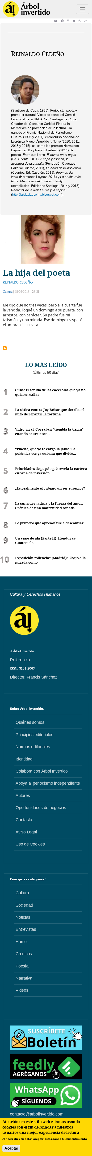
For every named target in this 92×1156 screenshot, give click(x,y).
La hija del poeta (36, 272)
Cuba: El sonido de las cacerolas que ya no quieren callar (50, 392)
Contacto (24, 819)
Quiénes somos (30, 722)
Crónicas (24, 953)
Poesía (22, 966)
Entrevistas (26, 929)
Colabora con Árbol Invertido (42, 771)
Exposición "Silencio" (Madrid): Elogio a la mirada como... (50, 560)
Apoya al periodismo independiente (48, 783)
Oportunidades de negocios (41, 807)
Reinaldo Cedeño (18, 282)
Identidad (24, 759)
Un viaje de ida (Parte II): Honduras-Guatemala (45, 540)
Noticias (23, 917)
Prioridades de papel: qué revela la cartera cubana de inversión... (51, 471)
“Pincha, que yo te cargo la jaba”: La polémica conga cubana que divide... (45, 451)
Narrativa (24, 978)
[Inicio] (26, 9)
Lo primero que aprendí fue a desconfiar (49, 523)
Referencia (20, 659)
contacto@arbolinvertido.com (36, 1114)
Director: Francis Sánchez (33, 677)
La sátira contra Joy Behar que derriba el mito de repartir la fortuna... (49, 412)
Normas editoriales (33, 746)
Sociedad (24, 905)
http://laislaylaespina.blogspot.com (36, 194)
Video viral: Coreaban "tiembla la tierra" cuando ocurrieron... (49, 431)
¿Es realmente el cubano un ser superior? (50, 488)
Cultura (7, 291)
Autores (23, 795)
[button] (57, 20)
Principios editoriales (34, 734)
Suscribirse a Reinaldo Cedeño (5, 348)
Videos (22, 990)
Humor (22, 941)
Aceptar (11, 1148)
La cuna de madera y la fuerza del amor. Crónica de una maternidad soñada (49, 505)
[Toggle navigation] (82, 9)
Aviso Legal (26, 832)
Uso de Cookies (30, 844)
